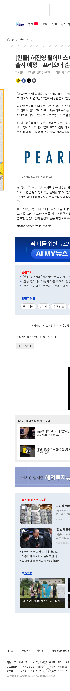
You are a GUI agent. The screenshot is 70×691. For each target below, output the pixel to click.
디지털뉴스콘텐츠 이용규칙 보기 (37, 337)
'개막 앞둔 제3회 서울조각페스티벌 (41, 600)
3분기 (43, 306)
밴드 (34, 80)
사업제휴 (41, 650)
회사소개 (11, 650)
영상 (30, 24)
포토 (45, 24)
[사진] (36, 514)
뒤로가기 (26, 345)
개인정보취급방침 (61, 650)
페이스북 (23, 80)
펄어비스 (28, 306)
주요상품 (26, 650)
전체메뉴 (10, 24)
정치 (54, 24)
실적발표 (59, 306)
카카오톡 (18, 80)
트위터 (29, 80)
